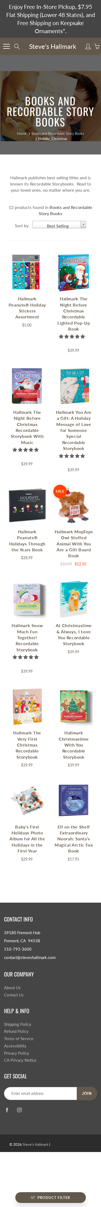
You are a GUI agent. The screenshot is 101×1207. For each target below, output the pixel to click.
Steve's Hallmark (52, 46)
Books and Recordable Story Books (58, 133)
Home (21, 133)
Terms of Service (18, 1038)
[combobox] (59, 224)
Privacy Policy (16, 1053)
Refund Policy (16, 1031)
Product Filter (53, 1197)
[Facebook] (7, 1110)
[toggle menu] (6, 46)
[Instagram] (19, 1110)
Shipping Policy (17, 1024)
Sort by (22, 225)
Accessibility (15, 1046)
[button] (72, 336)
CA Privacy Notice (20, 1060)
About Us (12, 987)
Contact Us (14, 995)
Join (87, 1093)
